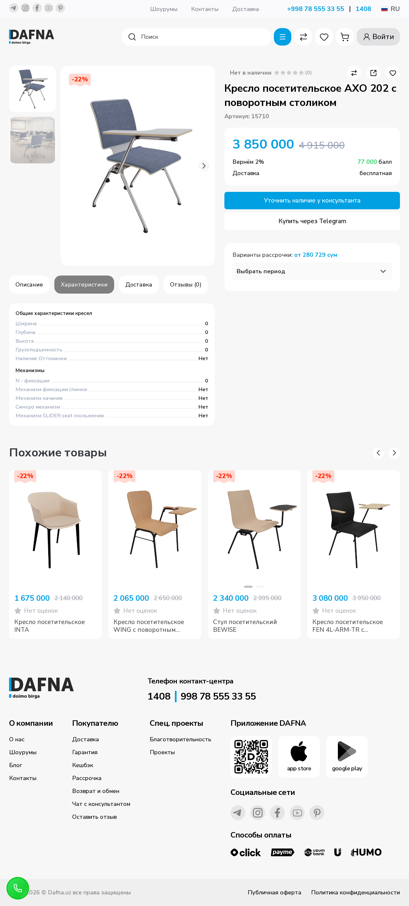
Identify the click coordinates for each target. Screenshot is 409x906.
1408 (363, 9)
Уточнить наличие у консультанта (312, 200)
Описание (29, 284)
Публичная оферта (274, 892)
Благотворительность (180, 739)
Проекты (162, 752)
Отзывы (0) (185, 284)
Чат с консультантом (101, 804)
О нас (17, 739)
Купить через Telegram (312, 221)
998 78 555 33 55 (218, 696)
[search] (196, 37)
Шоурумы (164, 9)
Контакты (205, 9)
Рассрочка (87, 778)
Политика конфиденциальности (355, 892)
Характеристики (84, 284)
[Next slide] (204, 166)
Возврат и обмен (95, 791)
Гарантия (85, 752)
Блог (15, 765)
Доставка (245, 9)
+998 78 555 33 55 (315, 9)
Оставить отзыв (94, 817)
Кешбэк (82, 765)
